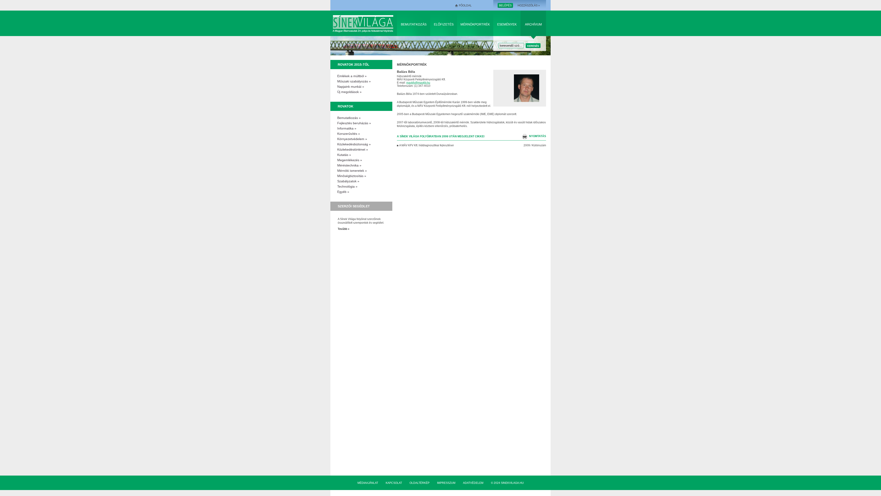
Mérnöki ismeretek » (352, 170)
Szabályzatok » (348, 181)
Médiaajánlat (367, 483)
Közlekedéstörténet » (352, 149)
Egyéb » (343, 192)
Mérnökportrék (475, 24)
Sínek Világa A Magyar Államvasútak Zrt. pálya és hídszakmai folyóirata (364, 23)
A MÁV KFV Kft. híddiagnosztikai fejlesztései (426, 145)
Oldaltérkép (419, 483)
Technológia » (347, 186)
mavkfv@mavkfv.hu (418, 82)
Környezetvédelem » (352, 139)
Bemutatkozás (414, 24)
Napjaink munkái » (350, 86)
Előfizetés (444, 24)
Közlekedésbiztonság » (354, 144)
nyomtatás (537, 136)
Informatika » (346, 128)
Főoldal (465, 5)
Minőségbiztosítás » (351, 176)
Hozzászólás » (529, 5)
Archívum (533, 24)
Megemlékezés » (349, 160)
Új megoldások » (349, 92)
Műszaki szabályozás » (354, 81)
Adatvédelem (473, 483)
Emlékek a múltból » (352, 76)
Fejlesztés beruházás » (354, 123)
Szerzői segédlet (354, 206)
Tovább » (343, 229)
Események (507, 24)
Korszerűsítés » (348, 133)
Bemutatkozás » (349, 118)
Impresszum (446, 483)
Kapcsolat (394, 483)
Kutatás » (344, 155)
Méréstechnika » (349, 165)
